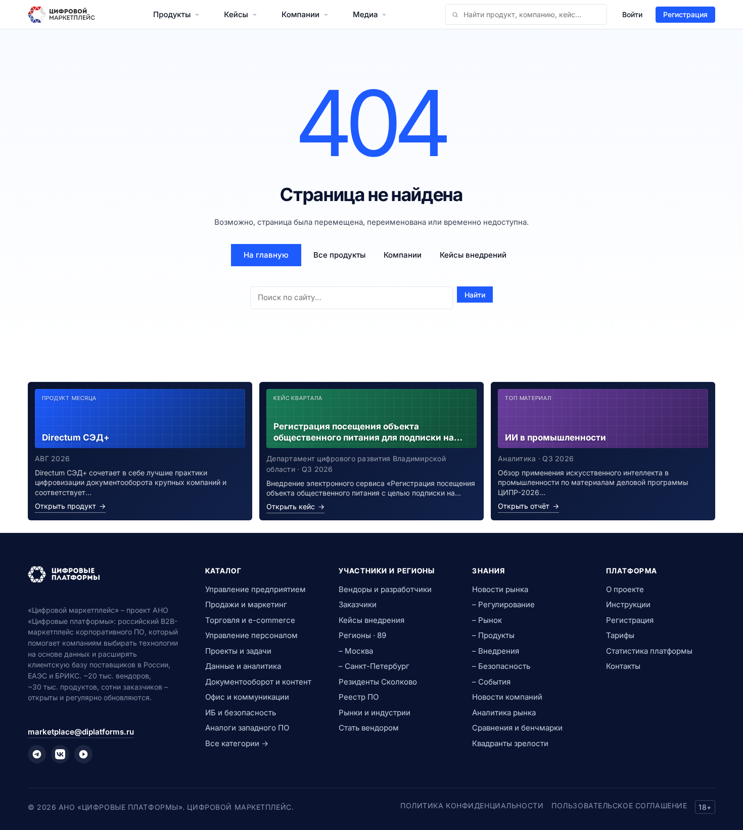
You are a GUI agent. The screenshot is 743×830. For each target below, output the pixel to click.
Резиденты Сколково (378, 682)
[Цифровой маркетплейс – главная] (61, 15)
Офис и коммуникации (247, 697)
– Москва (356, 651)
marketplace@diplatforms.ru (81, 732)
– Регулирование (503, 604)
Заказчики (358, 604)
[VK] (60, 754)
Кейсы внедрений (473, 255)
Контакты (623, 666)
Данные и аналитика (243, 666)
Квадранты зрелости (510, 743)
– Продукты (493, 635)
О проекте (625, 589)
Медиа (365, 14)
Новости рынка (500, 589)
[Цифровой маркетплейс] (104, 574)
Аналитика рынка (504, 712)
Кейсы (236, 14)
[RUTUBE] (83, 754)
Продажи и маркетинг (246, 604)
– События (491, 682)
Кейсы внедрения (371, 620)
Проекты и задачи (238, 651)
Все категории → (236, 743)
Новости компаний (507, 697)
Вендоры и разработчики (385, 589)
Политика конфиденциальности (471, 805)
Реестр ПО (359, 697)
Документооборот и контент (258, 682)
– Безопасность (501, 666)
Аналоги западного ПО (247, 728)
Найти (475, 294)
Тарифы (620, 635)
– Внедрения (495, 651)
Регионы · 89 (362, 635)
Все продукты (339, 255)
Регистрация (685, 14)
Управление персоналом (251, 635)
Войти (632, 14)
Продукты (172, 14)
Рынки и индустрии (374, 712)
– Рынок (487, 620)
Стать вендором (369, 728)
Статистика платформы (649, 651)
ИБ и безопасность (240, 712)
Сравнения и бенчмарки (517, 728)
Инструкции (628, 604)
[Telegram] (37, 754)
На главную (266, 255)
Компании (300, 14)
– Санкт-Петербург (374, 666)
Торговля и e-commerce (250, 620)
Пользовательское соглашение (619, 805)
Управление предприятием (255, 589)
